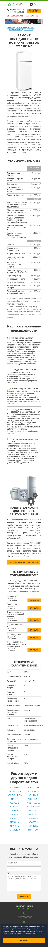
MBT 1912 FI (33, 787)
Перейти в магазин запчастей (23, 562)
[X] (28, 908)
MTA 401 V (14, 826)
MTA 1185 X (15, 818)
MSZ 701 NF (33, 799)
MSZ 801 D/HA (33, 803)
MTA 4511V (33, 826)
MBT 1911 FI (14, 787)
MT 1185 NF (28, 30)
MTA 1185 (33, 814)
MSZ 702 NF (14, 803)
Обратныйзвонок (34, 11)
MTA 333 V (33, 822)
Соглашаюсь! (24, 941)
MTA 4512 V (15, 830)
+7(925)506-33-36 (17, 10)
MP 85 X (14, 799)
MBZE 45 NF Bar (15, 795)
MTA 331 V (14, 822)
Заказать (34, 600)
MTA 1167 (33, 811)
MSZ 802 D (14, 807)
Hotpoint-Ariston (15, 30)
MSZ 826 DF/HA (33, 807)
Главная (10, 28)
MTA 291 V (33, 818)
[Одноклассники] (23, 908)
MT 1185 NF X (15, 811)
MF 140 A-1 (33, 795)
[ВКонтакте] (19, 908)
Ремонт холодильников (25, 28)
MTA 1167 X (15, 814)
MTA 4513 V (33, 830)
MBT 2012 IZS (15, 791)
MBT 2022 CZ (33, 791)
